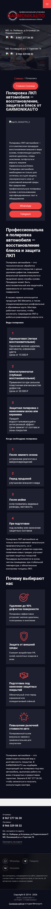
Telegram (25, 214)
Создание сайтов (16, 904)
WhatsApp (25, 205)
